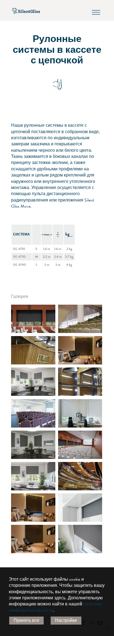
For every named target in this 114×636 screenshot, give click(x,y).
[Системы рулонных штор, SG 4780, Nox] (33, 319)
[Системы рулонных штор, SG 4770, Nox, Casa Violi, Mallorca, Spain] (33, 507)
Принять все (26, 620)
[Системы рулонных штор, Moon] (80, 507)
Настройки (66, 620)
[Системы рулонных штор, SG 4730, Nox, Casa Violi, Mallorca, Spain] (80, 350)
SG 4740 (19, 264)
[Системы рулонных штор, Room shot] (80, 319)
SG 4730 (19, 256)
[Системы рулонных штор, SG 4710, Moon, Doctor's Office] (33, 381)
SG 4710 (19, 248)
